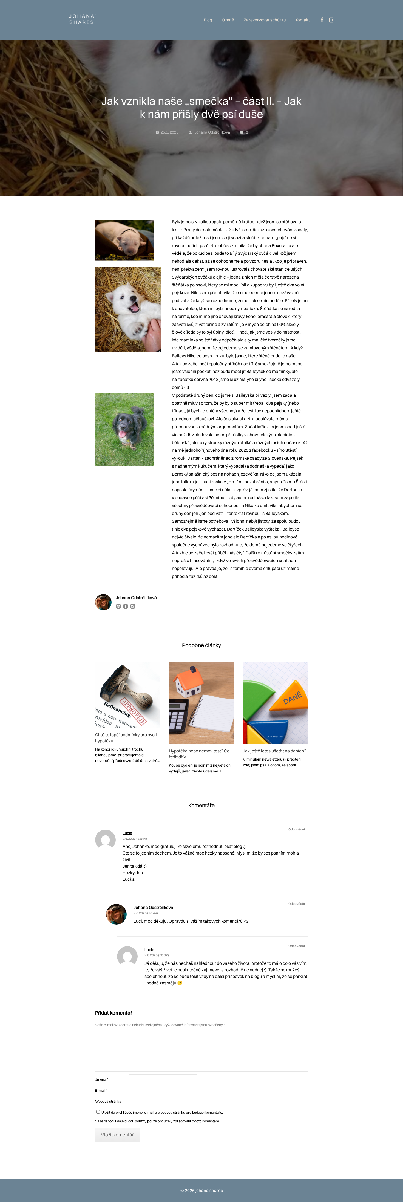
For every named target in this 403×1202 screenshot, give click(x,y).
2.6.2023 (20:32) (156, 955)
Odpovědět (296, 829)
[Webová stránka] (118, 606)
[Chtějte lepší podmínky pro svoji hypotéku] (127, 694)
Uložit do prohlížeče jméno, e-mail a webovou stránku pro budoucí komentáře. (162, 1112)
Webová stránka (108, 1101)
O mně (228, 19)
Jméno (101, 1079)
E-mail (101, 1090)
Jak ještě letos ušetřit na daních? (274, 751)
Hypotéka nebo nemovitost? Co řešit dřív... (199, 754)
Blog (208, 19)
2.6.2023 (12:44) (135, 838)
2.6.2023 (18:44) (146, 913)
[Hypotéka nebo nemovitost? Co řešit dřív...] (201, 703)
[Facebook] (125, 606)
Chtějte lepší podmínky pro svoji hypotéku (126, 737)
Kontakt (302, 19)
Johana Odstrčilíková (212, 132)
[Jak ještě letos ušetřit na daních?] (275, 703)
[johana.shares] (82, 19)
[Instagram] (132, 606)
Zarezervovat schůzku (265, 19)
